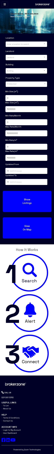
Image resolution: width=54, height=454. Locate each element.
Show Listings (27, 201)
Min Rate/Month (13, 115)
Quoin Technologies (32, 449)
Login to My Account (11, 430)
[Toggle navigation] (5, 4)
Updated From (12, 164)
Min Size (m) (11, 91)
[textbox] (26, 171)
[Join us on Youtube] (12, 441)
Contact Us (7, 421)
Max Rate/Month (13, 126)
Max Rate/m (11, 151)
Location (10, 38)
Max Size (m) (11, 102)
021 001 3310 (8, 397)
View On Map (27, 227)
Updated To (11, 175)
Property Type (13, 78)
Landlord (10, 51)
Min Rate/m (11, 140)
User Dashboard (9, 433)
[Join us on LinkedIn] (8, 441)
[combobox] (26, 44)
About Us (6, 408)
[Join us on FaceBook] (3, 441)
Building (9, 64)
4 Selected (11, 84)
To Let (5, 405)
